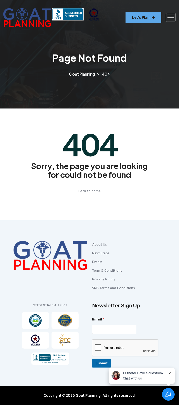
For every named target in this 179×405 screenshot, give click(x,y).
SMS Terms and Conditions (113, 287)
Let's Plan (140, 17)
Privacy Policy (103, 279)
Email (98, 319)
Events (97, 261)
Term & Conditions (107, 270)
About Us (99, 244)
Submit (101, 363)
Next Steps (100, 253)
